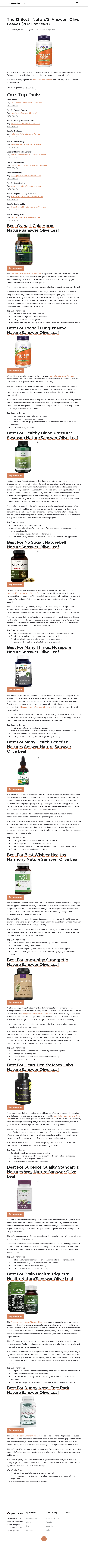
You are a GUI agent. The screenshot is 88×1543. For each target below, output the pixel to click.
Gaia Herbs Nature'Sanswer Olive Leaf (26, 103)
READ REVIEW (12, 105)
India (48, 1530)
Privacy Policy (31, 1518)
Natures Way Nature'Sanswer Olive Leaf (27, 196)
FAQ (28, 1526)
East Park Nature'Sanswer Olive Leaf (25, 217)
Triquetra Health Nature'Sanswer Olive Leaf (28, 207)
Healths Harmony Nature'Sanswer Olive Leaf (29, 165)
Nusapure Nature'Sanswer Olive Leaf (26, 144)
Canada (49, 1522)
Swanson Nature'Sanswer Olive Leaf (25, 123)
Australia (49, 1526)
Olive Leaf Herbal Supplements (46, 30)
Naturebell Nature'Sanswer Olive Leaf (26, 134)
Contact (29, 1530)
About (28, 1522)
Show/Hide (30, 88)
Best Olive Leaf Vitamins (42, 80)
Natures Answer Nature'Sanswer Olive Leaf (28, 155)
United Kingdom (52, 1518)
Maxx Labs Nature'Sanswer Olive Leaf (26, 186)
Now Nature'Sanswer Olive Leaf (23, 113)
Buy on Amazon (15, 268)
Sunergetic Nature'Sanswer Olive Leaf (26, 175)
